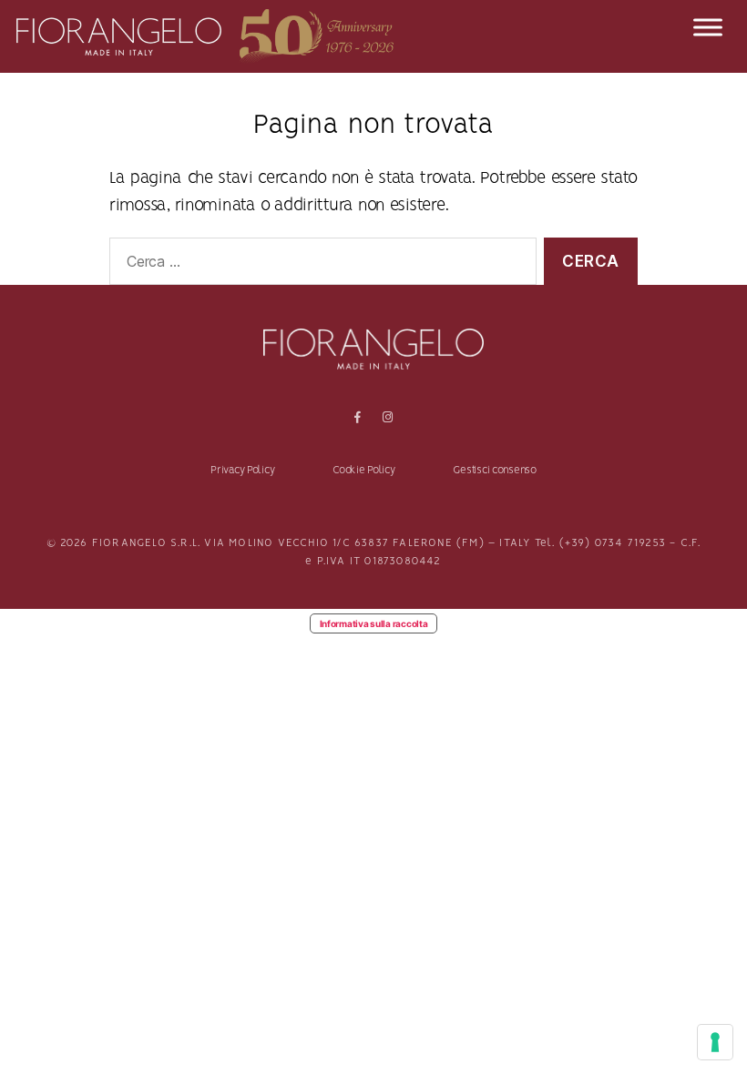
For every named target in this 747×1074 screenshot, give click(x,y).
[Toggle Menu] (707, 26)
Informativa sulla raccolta (374, 623)
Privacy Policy (242, 470)
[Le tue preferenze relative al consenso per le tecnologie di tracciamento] (715, 1042)
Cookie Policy (364, 470)
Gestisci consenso (494, 470)
